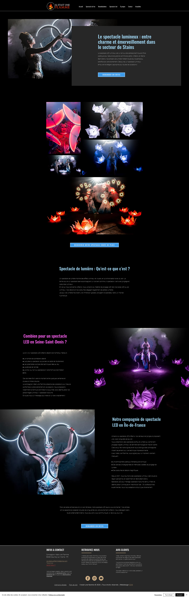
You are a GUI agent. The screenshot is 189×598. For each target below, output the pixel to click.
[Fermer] (186, 594)
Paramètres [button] (158, 595)
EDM (131, 585)
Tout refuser (169, 595)
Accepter (180, 595)
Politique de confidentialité (56, 595)
